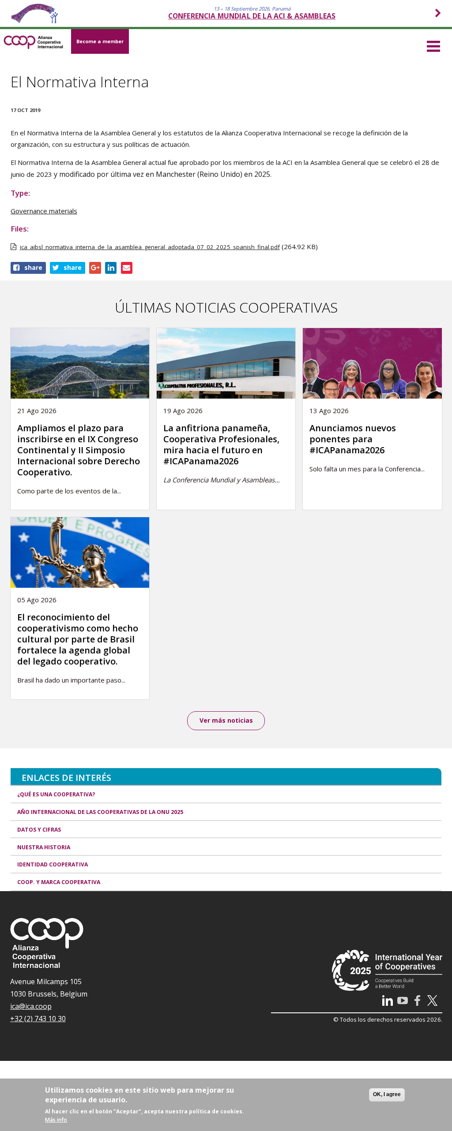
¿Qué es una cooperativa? (56, 794)
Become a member (100, 41)
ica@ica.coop (31, 1006)
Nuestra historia (43, 847)
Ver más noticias (226, 720)
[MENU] (433, 45)
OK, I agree (387, 1094)
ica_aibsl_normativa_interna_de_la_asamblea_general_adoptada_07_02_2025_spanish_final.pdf (150, 247)
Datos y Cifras (39, 829)
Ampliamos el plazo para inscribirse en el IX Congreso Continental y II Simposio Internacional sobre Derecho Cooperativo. (78, 450)
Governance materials (44, 210)
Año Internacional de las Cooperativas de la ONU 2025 (100, 812)
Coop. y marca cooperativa (58, 882)
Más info (56, 1120)
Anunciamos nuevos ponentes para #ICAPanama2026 (352, 439)
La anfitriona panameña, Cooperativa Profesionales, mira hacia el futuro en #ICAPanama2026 (221, 444)
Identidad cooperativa (52, 864)
